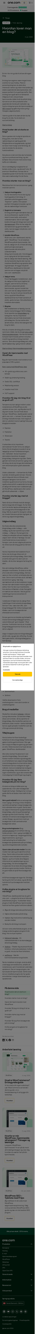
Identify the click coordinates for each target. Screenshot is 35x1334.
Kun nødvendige (17, 680)
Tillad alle (17, 674)
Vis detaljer (6, 669)
